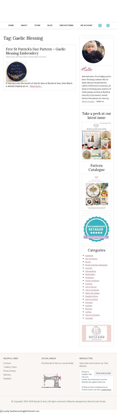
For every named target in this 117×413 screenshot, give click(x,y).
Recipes (88, 309)
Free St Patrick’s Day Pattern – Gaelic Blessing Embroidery (36, 51)
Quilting (88, 305)
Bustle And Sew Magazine (96, 265)
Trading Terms (10, 367)
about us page (88, 101)
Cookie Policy (106, 389)
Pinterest (62, 369)
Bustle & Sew (58, 11)
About (24, 25)
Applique (89, 255)
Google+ (69, 369)
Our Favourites (91, 299)
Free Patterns (66, 25)
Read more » (36, 86)
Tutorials (89, 318)
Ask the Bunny (91, 259)
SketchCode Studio (96, 401)
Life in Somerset (92, 290)
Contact (7, 363)
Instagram (56, 369)
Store (37, 25)
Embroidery (90, 274)
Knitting (88, 284)
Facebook (44, 369)
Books (88, 262)
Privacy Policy (9, 371)
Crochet (88, 268)
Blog (50, 25)
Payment (7, 378)
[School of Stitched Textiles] (96, 229)
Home (11, 25)
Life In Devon (90, 287)
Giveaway (89, 277)
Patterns (42, 57)
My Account (86, 25)
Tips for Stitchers (92, 315)
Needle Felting (91, 296)
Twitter (50, 369)
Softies (88, 312)
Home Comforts (92, 280)
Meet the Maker (92, 293)
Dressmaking (90, 271)
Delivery (7, 375)
